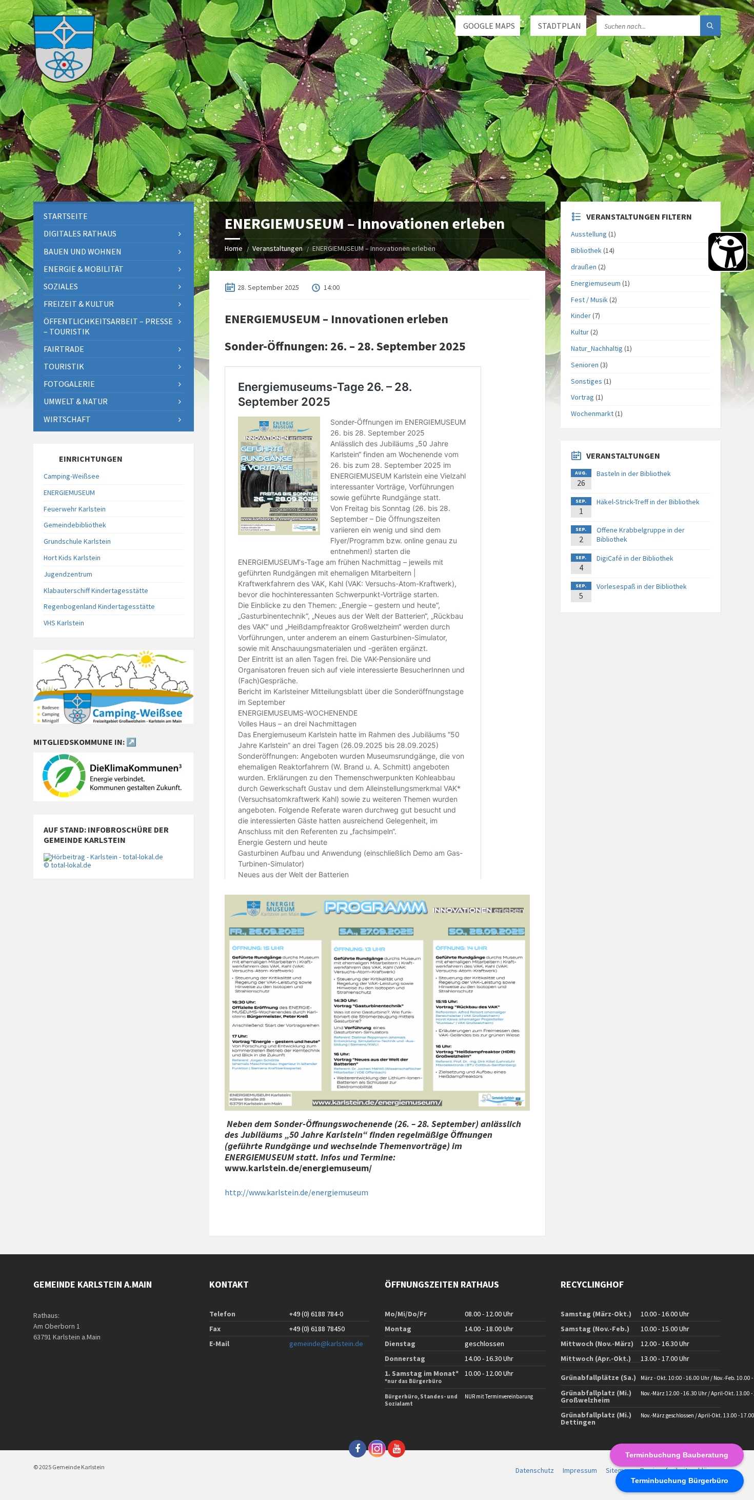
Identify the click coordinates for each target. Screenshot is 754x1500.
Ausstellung (589, 234)
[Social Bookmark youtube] (396, 1448)
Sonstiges (586, 381)
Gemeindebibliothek (75, 524)
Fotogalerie (69, 384)
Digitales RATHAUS (80, 233)
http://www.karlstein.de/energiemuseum (296, 1192)
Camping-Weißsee (72, 476)
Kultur (580, 332)
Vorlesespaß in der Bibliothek (642, 586)
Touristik (64, 366)
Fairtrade (64, 349)
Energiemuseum (596, 283)
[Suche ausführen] (710, 25)
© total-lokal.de (67, 865)
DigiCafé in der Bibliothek (635, 558)
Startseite (66, 216)
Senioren (585, 364)
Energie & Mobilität (84, 269)
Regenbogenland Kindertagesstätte (99, 606)
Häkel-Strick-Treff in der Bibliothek (648, 501)
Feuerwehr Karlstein (75, 509)
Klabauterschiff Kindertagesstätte (96, 590)
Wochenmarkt (592, 413)
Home (234, 248)
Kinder (581, 315)
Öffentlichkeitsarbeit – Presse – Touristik (108, 326)
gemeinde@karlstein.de (326, 1343)
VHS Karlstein (64, 622)
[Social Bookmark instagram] (377, 1448)
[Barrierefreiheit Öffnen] (727, 252)
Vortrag (582, 397)
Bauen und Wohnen (83, 251)
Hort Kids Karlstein (72, 557)
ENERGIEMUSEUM (69, 492)
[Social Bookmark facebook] (357, 1448)
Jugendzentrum (68, 574)
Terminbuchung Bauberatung (676, 1455)
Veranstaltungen (277, 248)
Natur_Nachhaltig (597, 348)
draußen (584, 266)
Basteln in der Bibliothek (634, 473)
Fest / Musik (589, 299)
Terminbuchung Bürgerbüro (679, 1480)
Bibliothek (586, 250)
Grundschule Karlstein (77, 541)
